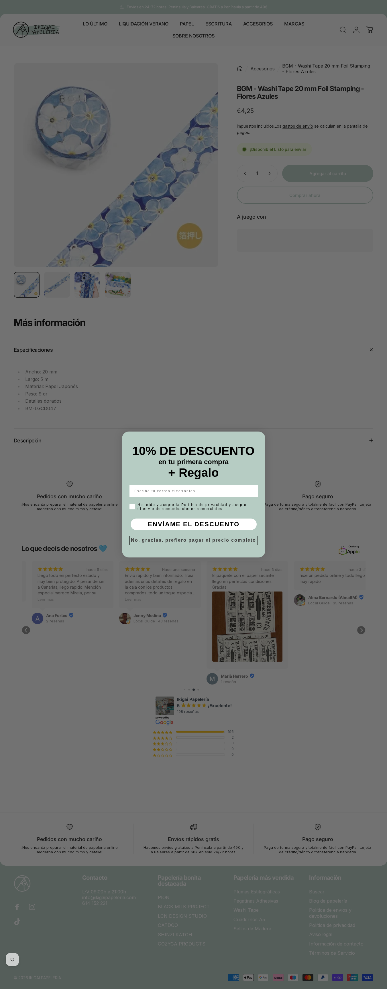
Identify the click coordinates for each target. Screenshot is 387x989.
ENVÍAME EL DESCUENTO (193, 524)
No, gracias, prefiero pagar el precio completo (193, 540)
